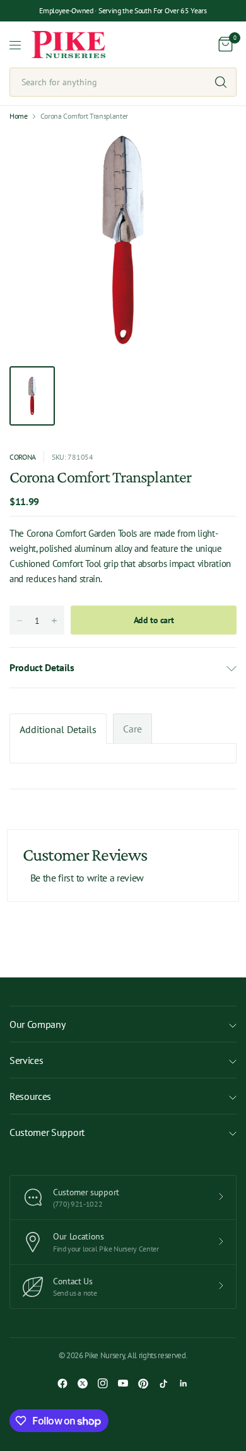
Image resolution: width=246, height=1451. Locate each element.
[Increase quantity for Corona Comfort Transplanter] (54, 620)
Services (26, 1060)
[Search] (221, 82)
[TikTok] (163, 1383)
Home (18, 116)
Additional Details (58, 729)
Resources (30, 1096)
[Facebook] (62, 1383)
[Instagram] (103, 1383)
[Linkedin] (183, 1383)
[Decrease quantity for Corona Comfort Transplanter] (19, 620)
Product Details (41, 667)
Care (132, 728)
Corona (22, 457)
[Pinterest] (143, 1383)
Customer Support (47, 1132)
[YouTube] (123, 1383)
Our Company (37, 1024)
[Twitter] (83, 1383)
